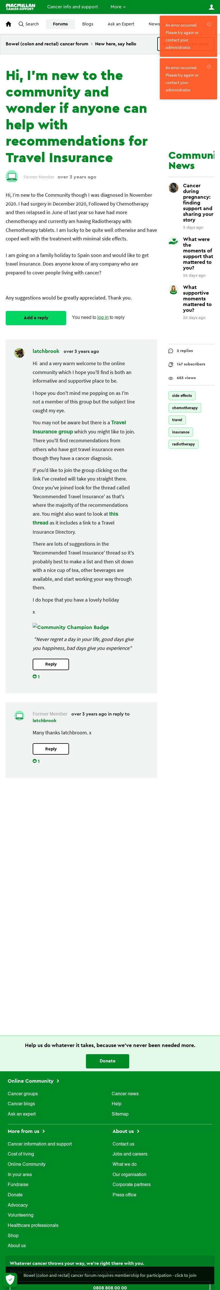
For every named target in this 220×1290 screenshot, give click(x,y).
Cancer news (125, 1094)
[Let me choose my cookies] (10, 1280)
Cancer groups (23, 1094)
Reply (51, 664)
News (154, 24)
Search (32, 24)
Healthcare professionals (33, 1225)
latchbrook (47, 351)
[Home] (20, 6)
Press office (124, 1195)
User (211, 7)
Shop (13, 1236)
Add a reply (36, 318)
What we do (125, 1164)
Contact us (123, 1144)
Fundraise (18, 1185)
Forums (60, 24)
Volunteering (21, 1215)
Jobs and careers (130, 1154)
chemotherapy (185, 408)
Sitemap (120, 1114)
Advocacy (18, 1205)
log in (103, 318)
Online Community (31, 1081)
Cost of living (21, 1154)
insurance (180, 432)
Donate (107, 1061)
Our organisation (129, 1175)
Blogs (87, 24)
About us (17, 1246)
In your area (20, 1175)
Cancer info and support (72, 7)
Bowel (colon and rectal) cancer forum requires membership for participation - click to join (110, 1275)
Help (116, 1104)
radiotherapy (183, 444)
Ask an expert (22, 1114)
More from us (24, 1131)
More (116, 7)
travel (177, 420)
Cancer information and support (40, 1144)
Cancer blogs (21, 1104)
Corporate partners (132, 1185)
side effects (182, 395)
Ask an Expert (121, 24)
